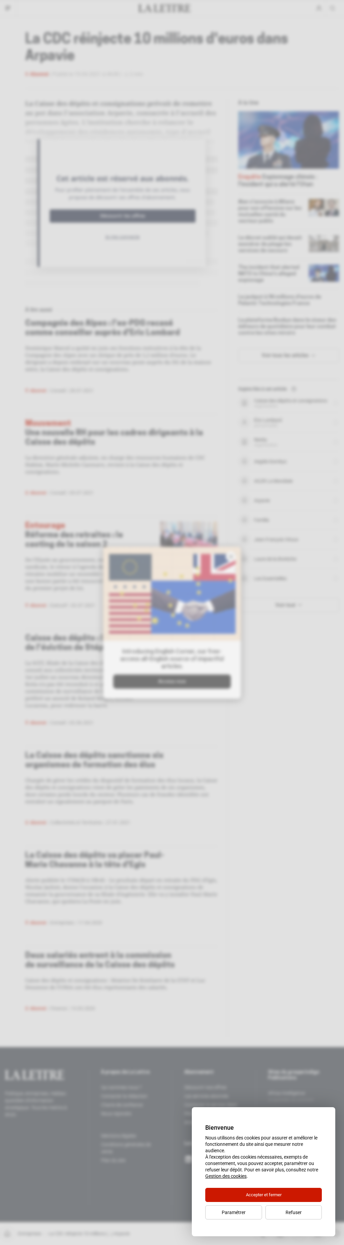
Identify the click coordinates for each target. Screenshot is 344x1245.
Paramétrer (234, 1212)
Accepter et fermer (264, 1194)
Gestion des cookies (226, 1176)
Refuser (294, 1212)
